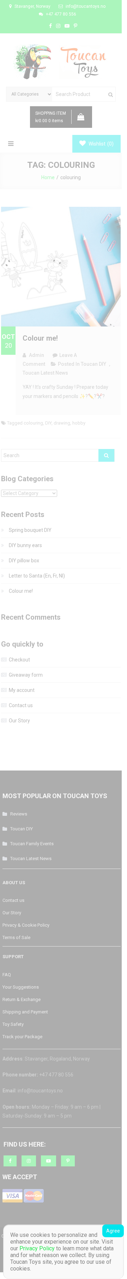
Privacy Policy (37, 1248)
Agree (113, 1231)
